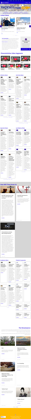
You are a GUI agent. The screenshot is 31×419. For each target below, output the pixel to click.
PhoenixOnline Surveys (26, 41)
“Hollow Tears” (5, 389)
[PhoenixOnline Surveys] (26, 39)
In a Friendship (20, 363)
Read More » (2, 92)
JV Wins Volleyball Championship (3, 99)
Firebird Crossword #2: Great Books (19, 314)
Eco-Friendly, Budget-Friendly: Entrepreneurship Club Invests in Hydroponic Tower (19, 82)
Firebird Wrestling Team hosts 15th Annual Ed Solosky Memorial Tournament (4, 82)
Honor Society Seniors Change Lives (27, 80)
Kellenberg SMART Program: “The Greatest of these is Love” (19, 106)
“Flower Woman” (21, 399)
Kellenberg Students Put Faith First (3, 157)
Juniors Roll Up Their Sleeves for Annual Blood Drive (7, 28)
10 (11, 117)
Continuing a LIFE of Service (11, 132)
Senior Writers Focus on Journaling (3, 288)
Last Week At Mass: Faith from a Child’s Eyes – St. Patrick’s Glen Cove (26, 153)
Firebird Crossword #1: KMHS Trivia (26, 314)
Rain (3, 348)
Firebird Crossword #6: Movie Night (19, 286)
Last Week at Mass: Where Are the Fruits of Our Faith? (18, 133)
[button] (30, 26)
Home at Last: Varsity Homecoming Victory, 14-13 (11, 99)
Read (2, 32)
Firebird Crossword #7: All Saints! (26, 265)
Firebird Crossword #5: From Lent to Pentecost (26, 285)
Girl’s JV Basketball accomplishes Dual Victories (11, 80)
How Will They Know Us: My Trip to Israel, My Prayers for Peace (7, 197)
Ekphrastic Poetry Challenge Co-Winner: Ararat (22, 349)
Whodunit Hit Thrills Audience (27, 105)
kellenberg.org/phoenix (5, 41)
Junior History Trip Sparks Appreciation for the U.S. (11, 289)
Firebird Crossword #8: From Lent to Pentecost (23, 28)
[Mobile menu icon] (29, 2)
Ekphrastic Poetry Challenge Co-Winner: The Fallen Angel (7, 375)
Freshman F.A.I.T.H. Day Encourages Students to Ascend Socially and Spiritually (11, 158)
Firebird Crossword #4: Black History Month (19, 306)
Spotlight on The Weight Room (26, 69)
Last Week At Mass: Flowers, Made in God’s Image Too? (27, 133)
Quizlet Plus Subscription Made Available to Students (3, 265)
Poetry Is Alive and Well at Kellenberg (11, 265)
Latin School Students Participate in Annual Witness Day (3, 134)
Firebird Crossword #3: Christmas (26, 305)
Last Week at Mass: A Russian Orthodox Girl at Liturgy (19, 152)
